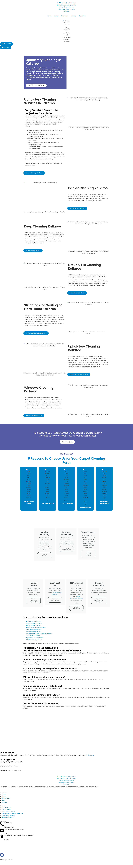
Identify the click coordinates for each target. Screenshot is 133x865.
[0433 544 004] (2, 824)
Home (49, 16)
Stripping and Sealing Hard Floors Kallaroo (39, 633)
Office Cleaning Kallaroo (33, 631)
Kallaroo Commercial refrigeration (33, 600)
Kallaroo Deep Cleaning (33, 621)
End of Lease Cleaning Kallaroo (35, 627)
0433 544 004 (8, 823)
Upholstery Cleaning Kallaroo (35, 638)
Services (63, 16)
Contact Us (82, 16)
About (56, 16)
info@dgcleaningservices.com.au (14, 829)
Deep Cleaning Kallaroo (33, 625)
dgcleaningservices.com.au (21, 860)
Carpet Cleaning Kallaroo (34, 623)
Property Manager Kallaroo (88, 553)
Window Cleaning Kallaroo (34, 640)
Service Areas (90, 755)
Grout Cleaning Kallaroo (33, 629)
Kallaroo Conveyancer (66, 548)
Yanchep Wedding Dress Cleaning (98, 600)
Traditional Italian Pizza (55, 599)
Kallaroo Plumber (44, 555)
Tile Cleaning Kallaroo (33, 635)
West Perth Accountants (76, 607)
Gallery (73, 16)
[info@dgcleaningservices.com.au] (2, 830)
